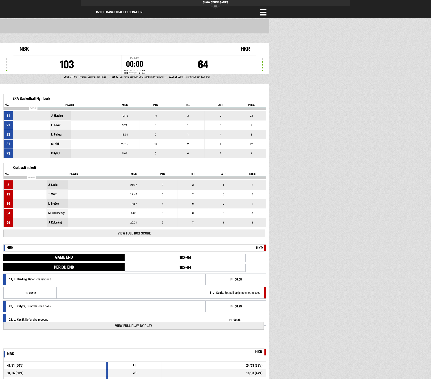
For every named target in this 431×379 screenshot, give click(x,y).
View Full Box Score (134, 233)
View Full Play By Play (133, 326)
